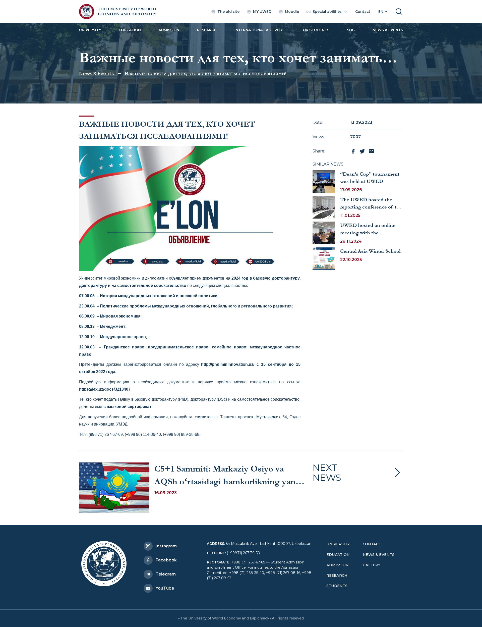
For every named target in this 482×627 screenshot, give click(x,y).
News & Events (388, 30)
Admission (168, 30)
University (90, 30)
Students (336, 586)
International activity (258, 30)
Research (207, 30)
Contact (372, 544)
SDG (351, 30)
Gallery (371, 565)
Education (130, 30)
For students (314, 30)
